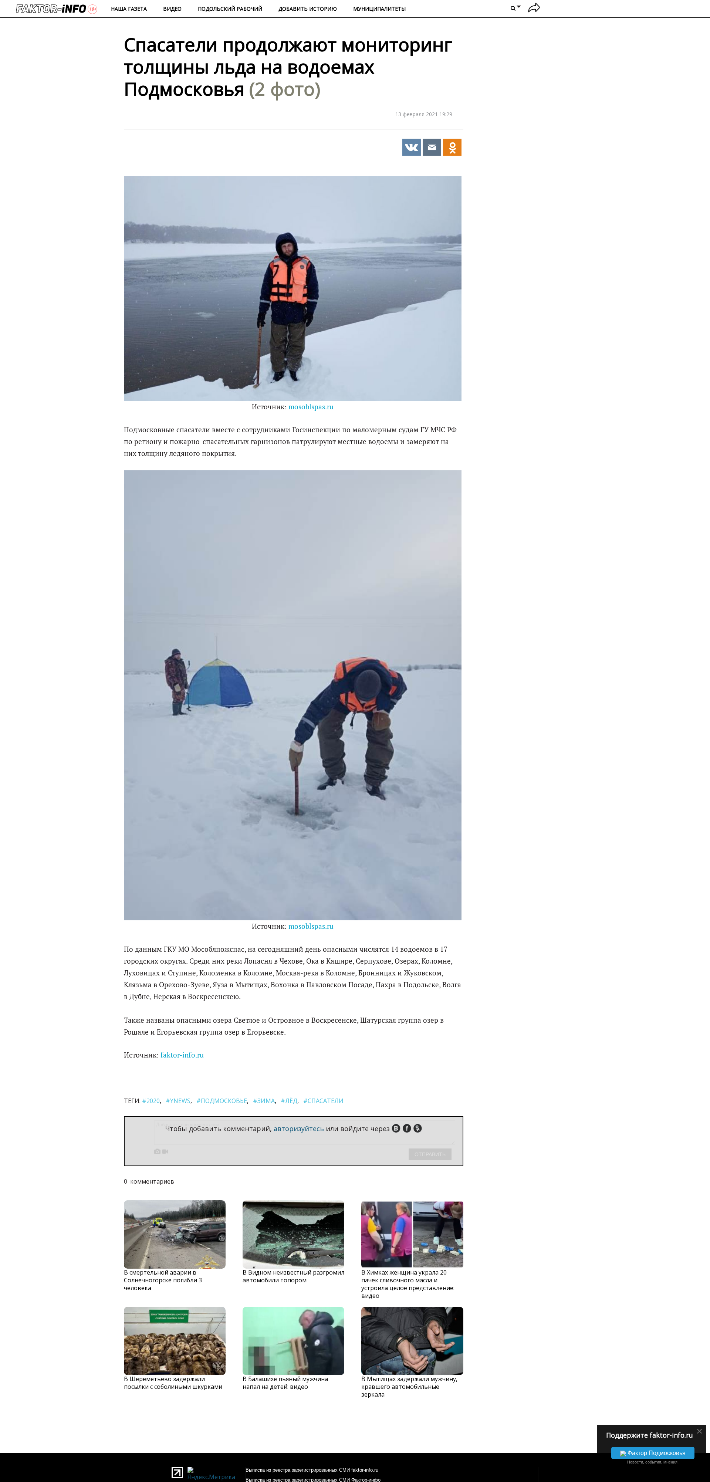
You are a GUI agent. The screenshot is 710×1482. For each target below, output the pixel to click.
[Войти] (534, 9)
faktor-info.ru (182, 1054)
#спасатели (323, 1101)
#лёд (289, 1101)
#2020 (151, 1101)
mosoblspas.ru (311, 406)
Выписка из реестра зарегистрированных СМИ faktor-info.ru (312, 1470)
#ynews (178, 1101)
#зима (264, 1101)
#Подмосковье (221, 1101)
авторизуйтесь (299, 1128)
